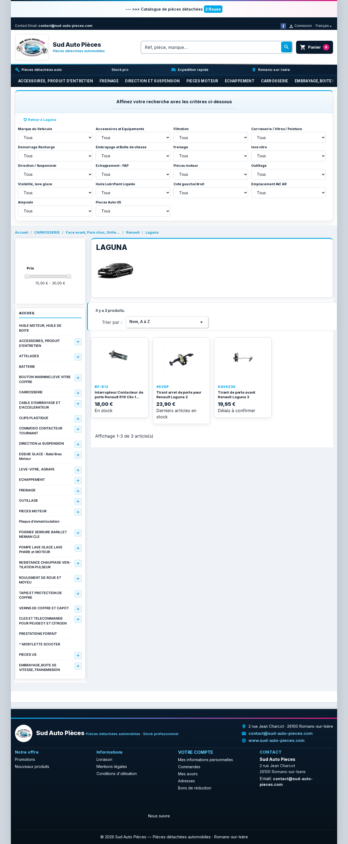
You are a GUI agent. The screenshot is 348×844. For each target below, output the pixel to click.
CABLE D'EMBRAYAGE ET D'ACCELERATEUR (39, 405)
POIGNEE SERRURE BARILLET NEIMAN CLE (43, 534)
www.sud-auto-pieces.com (276, 740)
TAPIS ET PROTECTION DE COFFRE (40, 595)
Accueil (27, 313)
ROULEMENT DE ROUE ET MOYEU (40, 580)
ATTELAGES (29, 356)
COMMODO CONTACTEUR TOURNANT (40, 430)
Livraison (104, 759)
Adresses (186, 781)
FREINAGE (27, 490)
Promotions (25, 759)
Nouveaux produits (32, 766)
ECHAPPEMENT (32, 480)
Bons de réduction (194, 788)
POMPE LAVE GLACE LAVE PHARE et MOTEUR (41, 549)
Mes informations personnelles (205, 759)
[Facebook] (283, 26)
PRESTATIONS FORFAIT (38, 634)
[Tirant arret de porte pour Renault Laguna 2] (181, 360)
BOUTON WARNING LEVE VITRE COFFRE (45, 379)
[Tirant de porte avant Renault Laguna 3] (243, 360)
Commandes (189, 766)
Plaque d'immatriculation (39, 521)
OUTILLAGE (28, 500)
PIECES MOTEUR (32, 511)
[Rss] (32, 803)
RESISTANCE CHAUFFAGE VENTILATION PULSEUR (44, 564)
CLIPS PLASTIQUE (33, 418)
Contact (21, 26)
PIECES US (27, 654)
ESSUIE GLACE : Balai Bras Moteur (40, 456)
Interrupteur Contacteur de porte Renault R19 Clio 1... (119, 394)
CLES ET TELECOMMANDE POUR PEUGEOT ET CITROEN (43, 620)
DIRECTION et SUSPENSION (41, 443)
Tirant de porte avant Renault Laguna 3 (236, 394)
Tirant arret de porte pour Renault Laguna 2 (179, 394)
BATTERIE (27, 367)
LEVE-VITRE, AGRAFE (37, 469)
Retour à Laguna (42, 119)
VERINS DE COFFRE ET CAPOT (44, 608)
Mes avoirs (188, 773)
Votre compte (195, 752)
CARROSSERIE (31, 392)
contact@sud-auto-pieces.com (65, 26)
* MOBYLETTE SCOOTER (39, 644)
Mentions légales (112, 766)
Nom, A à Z (167, 322)
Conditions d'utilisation (117, 773)
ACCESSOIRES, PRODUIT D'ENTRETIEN (39, 343)
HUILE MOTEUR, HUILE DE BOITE (40, 328)
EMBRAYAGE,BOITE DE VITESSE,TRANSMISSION (39, 667)
